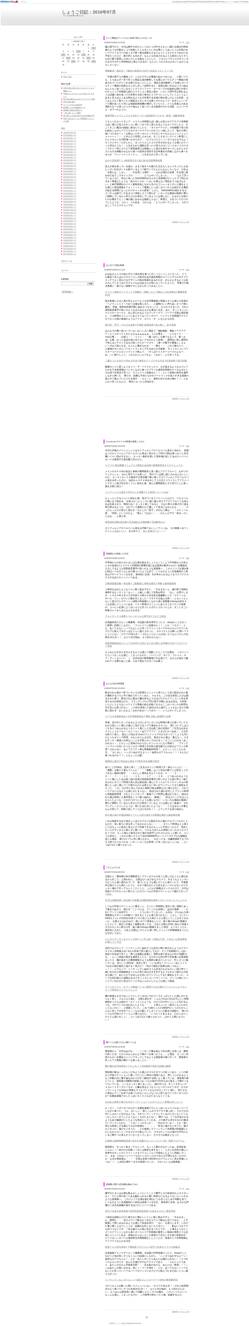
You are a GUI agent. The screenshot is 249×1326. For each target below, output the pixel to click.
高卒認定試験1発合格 (116, 522)
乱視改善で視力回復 (176, 360)
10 (63, 55)
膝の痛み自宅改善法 (115, 1066)
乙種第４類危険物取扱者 (117, 1141)
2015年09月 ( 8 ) (69, 205)
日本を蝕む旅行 (69, 102)
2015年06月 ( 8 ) (69, 196)
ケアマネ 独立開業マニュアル (120, 465)
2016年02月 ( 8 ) (69, 218)
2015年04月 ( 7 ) (69, 191)
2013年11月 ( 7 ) (69, 144)
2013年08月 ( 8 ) (69, 135)
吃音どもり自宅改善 (115, 1247)
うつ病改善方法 (129, 160)
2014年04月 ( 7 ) (69, 158)
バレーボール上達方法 (139, 616)
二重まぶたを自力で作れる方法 (121, 360)
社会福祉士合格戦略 (139, 522)
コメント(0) (185, 222)
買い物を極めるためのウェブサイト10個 (79, 99)
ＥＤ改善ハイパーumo (156, 492)
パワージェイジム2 (144, 1102)
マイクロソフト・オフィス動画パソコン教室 (128, 987)
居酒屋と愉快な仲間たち (72, 110)
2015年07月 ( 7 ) (69, 199)
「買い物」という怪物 (72, 113)
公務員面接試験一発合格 (117, 583)
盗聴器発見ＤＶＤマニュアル (168, 465)
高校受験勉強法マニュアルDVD (121, 643)
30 (94, 61)
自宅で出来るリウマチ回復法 (165, 1247)
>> (85, 41)
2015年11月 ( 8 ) (69, 210)
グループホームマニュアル (173, 900)
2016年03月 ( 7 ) (69, 221)
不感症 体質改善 (145, 325)
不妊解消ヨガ (158, 522)
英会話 (174, 2)
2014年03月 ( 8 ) (69, 155)
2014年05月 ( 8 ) (69, 160)
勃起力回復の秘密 (161, 1066)
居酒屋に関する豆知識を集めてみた (122, 1184)
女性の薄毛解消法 (168, 1280)
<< (72, 41)
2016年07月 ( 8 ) (69, 232)
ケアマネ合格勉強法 (115, 716)
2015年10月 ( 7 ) (69, 207)
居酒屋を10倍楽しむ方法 (117, 553)
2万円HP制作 (243, 2)
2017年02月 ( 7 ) (69, 251)
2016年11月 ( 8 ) (69, 243)
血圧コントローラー (147, 1280)
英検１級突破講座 (166, 583)
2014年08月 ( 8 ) (69, 169)
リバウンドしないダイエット (120, 1280)
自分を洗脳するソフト (143, 1141)
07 (80, 41)
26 (73, 61)
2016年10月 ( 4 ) (69, 240)
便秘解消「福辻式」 (115, 71)
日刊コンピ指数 (136, 492)
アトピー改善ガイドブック (119, 292)
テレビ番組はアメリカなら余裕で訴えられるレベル (129, 38)
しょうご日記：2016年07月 (89, 12)
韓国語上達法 (112, 761)
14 (83, 55)
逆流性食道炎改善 (139, 1211)
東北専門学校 (198, 2)
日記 (187, 43)
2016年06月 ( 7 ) (69, 229)
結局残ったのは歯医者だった (74, 107)
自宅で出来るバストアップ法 (158, 71)
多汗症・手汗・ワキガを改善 (120, 325)
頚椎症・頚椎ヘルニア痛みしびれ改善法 (155, 292)
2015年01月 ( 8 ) (69, 182)
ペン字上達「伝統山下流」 (153, 939)
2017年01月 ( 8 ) (69, 249)
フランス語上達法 (141, 815)
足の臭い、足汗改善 (165, 325)
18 (68, 58)
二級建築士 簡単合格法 (144, 583)
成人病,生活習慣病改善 (150, 160)
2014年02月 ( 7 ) (69, 152)
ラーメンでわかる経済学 (72, 105)
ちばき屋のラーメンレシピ (167, 987)
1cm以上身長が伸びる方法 (118, 1102)
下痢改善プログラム (138, 1247)
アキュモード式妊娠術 (139, 1066)
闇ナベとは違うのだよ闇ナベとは (121, 1042)
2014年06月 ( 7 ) (69, 163)
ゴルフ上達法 (159, 616)
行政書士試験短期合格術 (144, 900)
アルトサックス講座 (115, 616)
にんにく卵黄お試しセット (169, 1102)
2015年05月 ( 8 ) (69, 193)
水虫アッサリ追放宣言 (143, 115)
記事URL (175, 222)
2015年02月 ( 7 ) (69, 185)
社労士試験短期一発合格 (117, 900)
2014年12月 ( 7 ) (69, 180)
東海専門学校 (209, 2)
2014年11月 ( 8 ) (69, 177)
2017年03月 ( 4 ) (69, 254)
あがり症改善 (112, 160)
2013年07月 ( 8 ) (69, 133)
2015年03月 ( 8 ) (69, 188)
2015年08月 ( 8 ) (69, 202)
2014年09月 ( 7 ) (69, 171)
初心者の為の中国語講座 (117, 815)
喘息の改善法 (134, 71)
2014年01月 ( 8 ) (69, 149)
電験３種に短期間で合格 (158, 716)
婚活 (179, 2)
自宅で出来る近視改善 (116, 1211)
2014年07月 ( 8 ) (69, 166)
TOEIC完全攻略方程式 (147, 761)
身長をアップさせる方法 (151, 360)
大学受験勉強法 (136, 716)
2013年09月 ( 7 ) (69, 138)
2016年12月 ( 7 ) (69, 246)
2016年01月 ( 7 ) (69, 215)
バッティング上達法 (115, 492)
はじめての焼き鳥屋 (115, 265)
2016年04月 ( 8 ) (69, 224)
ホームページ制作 (231, 2)
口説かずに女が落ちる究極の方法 (156, 643)
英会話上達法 (127, 761)
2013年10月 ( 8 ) (69, 141)
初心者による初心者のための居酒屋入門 (78, 116)
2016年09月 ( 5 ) (69, 238)
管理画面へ (67, 292)
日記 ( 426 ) (67, 77)
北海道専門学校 (187, 2)
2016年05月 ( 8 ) (69, 227)
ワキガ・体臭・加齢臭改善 (171, 115)
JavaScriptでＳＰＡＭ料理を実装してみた (125, 441)
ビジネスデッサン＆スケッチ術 (121, 939)
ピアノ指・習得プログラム (171, 1141)
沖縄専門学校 (219, 2)
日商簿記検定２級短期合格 (166, 815)
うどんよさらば (113, 867)
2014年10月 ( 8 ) (69, 174)
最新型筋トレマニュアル (117, 115)
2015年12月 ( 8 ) (69, 213)
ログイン (24, 2)
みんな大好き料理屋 (115, 683)
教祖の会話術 (144, 465)
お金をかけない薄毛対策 (162, 1211)
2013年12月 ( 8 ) (69, 146)
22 (88, 58)
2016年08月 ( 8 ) (69, 235)
